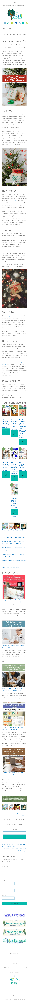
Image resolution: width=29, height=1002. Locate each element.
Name (4, 880)
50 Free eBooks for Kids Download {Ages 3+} (24, 532)
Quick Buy (21, 478)
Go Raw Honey (13, 200)
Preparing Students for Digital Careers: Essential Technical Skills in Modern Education (13, 775)
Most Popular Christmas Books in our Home (5, 531)
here (25, 5)
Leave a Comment (20, 819)
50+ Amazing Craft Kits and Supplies (18, 530)
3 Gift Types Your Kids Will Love (11, 530)
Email (4, 888)
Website (4, 895)
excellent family (17, 114)
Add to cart (6, 432)
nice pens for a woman (13, 316)
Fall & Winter (8, 47)
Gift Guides (21, 47)
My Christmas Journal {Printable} (11, 567)
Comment (5, 866)
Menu (15, 2)
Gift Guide (15, 47)
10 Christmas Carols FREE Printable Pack (13, 537)
